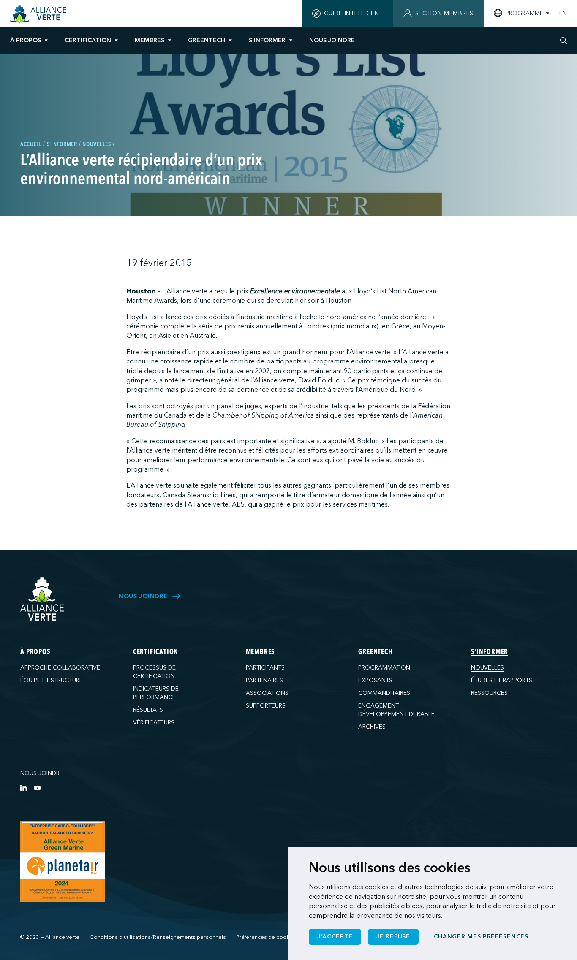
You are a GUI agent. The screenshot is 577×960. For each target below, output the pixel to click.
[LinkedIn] (23, 787)
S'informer (267, 40)
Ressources (489, 693)
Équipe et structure (51, 680)
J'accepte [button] (335, 937)
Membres (149, 40)
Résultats (148, 710)
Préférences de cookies (266, 937)
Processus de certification (154, 672)
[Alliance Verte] (42, 599)
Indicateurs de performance (156, 693)
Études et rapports (501, 680)
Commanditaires (384, 693)
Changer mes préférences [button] (481, 937)
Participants (265, 668)
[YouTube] (37, 787)
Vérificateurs (153, 723)
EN (563, 13)
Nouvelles (487, 668)
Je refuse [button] (393, 937)
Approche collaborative (60, 668)
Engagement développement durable (396, 710)
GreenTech (206, 40)
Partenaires (264, 680)
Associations (267, 693)
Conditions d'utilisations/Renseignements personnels (158, 937)
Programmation (384, 668)
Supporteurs (266, 706)
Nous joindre (41, 773)
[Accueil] (39, 14)
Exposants (375, 680)
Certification (88, 40)
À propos (25, 40)
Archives (372, 727)
